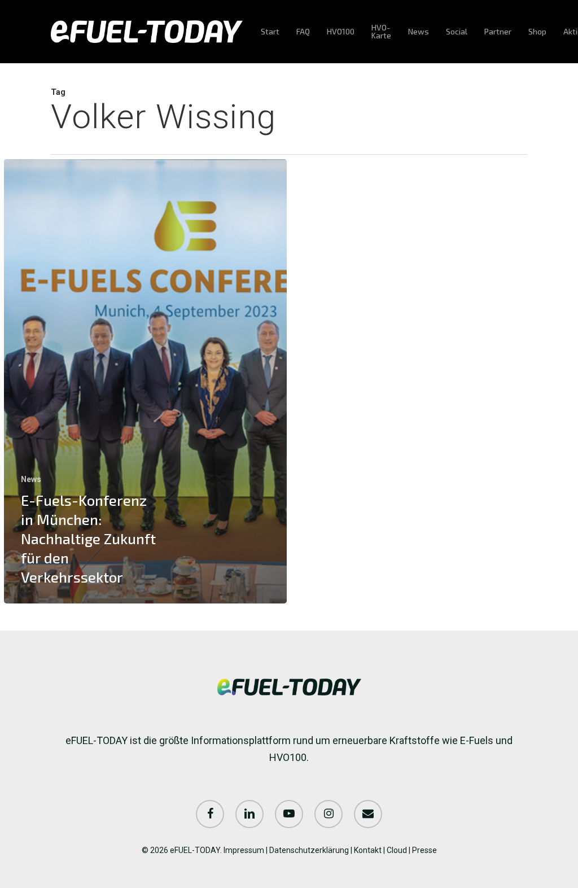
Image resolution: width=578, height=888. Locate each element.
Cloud (397, 850)
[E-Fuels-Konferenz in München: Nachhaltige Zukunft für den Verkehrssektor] (145, 381)
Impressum (244, 850)
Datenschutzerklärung (309, 850)
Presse (424, 850)
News (31, 479)
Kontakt (368, 850)
